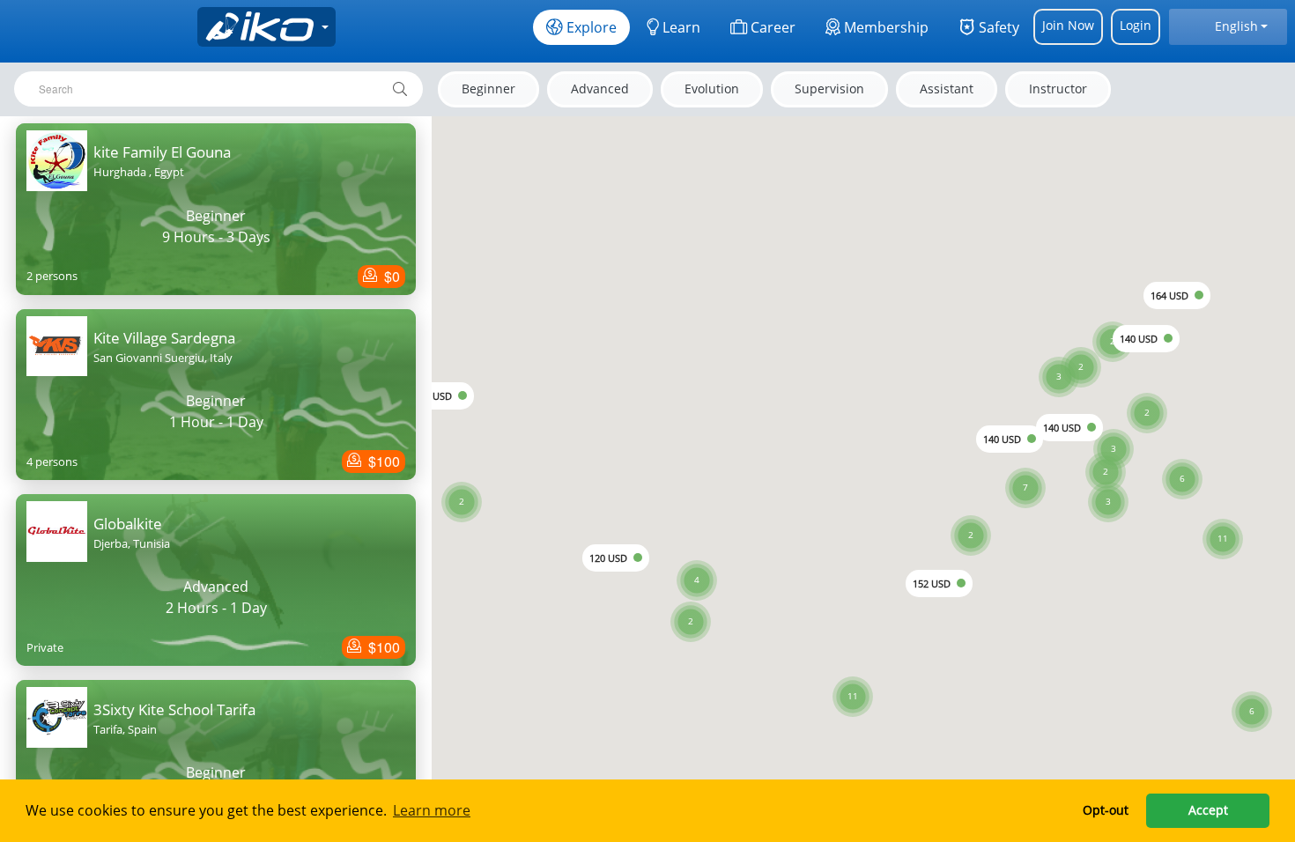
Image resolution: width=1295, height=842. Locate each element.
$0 (390, 276)
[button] (1223, 517)
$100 (382, 461)
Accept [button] (1208, 809)
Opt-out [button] (1105, 809)
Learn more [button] (431, 810)
